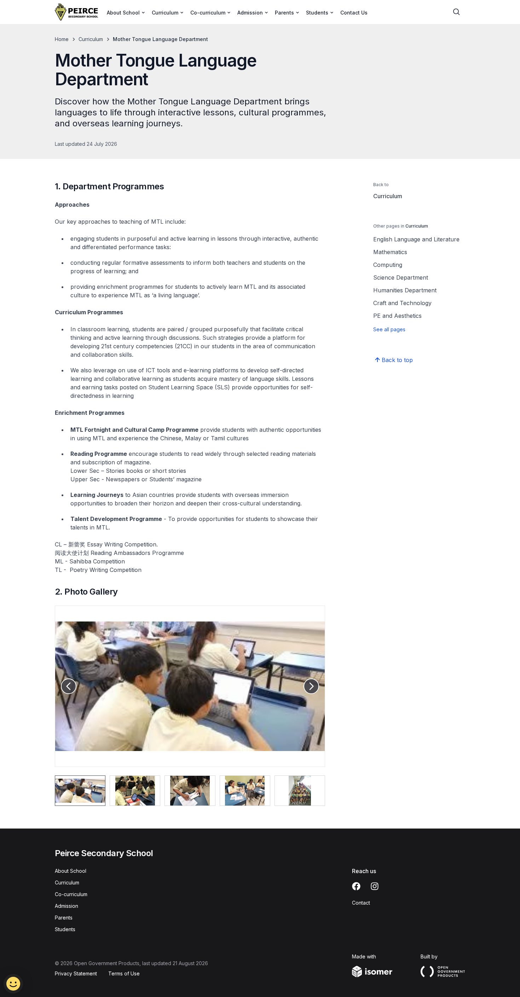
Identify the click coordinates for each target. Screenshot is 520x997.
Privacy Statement (76, 973)
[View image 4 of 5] (245, 790)
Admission (66, 906)
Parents (64, 918)
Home (62, 39)
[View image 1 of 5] (80, 790)
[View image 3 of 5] (189, 790)
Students (65, 929)
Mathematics (390, 252)
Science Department (400, 277)
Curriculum (91, 39)
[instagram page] (374, 886)
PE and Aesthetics (397, 315)
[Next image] (311, 686)
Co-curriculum (71, 894)
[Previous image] (68, 686)
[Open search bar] (456, 12)
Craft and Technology (402, 302)
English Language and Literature (416, 239)
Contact (361, 903)
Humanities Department (405, 290)
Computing (387, 264)
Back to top (397, 359)
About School (70, 871)
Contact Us (354, 13)
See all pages (389, 329)
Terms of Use (124, 973)
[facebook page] (356, 886)
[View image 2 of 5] (135, 790)
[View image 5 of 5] (300, 790)
